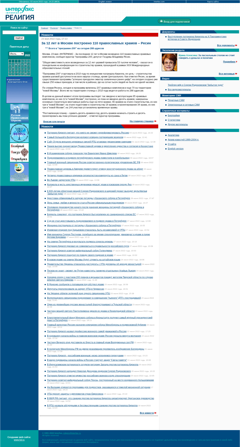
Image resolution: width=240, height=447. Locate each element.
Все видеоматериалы (179, 89)
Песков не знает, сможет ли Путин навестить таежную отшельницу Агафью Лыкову (91, 270)
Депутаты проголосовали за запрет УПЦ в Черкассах (75, 289)
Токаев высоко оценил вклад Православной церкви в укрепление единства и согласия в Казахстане (100, 146)
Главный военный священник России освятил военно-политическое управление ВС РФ (93, 162)
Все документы (226, 45)
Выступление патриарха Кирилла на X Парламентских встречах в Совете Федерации (197, 38)
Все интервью (227, 73)
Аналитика (173, 135)
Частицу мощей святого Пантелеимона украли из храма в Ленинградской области (91, 311)
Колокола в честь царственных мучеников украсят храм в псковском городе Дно (89, 184)
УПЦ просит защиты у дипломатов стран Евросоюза (75, 394)
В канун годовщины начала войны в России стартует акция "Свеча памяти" (87, 360)
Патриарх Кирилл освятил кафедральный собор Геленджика (79, 250)
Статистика (174, 120)
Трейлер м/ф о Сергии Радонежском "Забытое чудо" (195, 85)
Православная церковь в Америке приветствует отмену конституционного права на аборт (95, 169)
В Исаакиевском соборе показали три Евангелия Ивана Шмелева (82, 153)
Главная (44, 28)
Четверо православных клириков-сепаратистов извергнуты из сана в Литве (87, 175)
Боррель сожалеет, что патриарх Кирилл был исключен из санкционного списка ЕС (91, 214)
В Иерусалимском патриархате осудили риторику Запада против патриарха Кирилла (92, 364)
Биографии (174, 115)
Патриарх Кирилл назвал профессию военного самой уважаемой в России (87, 331)
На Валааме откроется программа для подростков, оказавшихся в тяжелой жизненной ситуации (98, 387)
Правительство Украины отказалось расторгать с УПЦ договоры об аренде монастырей (94, 264)
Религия (54, 28)
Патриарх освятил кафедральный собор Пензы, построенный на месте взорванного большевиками (100, 380)
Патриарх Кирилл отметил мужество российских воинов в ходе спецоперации (88, 375)
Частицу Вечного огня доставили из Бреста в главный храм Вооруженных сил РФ (90, 342)
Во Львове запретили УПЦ (61, 180)
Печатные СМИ (176, 100)
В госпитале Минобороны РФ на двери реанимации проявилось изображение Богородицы (95, 349)
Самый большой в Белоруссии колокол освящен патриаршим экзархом (85, 137)
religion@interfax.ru (72, 433)
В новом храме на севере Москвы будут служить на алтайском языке (83, 259)
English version (105, 2)
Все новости (147, 413)
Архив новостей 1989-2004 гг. (183, 139)
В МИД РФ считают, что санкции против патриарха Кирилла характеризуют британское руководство (100, 398)
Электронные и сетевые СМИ (184, 104)
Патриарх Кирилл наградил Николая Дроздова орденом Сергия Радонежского (89, 371)
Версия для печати (54, 121)
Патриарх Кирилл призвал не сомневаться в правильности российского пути (88, 246)
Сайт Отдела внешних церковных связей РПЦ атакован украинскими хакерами (89, 141)
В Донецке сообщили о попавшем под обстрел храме (75, 284)
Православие (66, 28)
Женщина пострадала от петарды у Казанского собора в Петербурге (84, 225)
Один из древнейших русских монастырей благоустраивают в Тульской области (89, 304)
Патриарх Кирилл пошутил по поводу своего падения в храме (80, 255)
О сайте (172, 144)
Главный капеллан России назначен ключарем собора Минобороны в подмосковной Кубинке (96, 324)
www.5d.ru (19, 440)
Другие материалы (178, 124)
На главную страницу (142, 121)
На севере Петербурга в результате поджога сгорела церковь (80, 241)
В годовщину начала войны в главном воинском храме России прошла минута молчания (94, 336)
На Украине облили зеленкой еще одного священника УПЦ (78, 293)
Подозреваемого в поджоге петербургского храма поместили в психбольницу (88, 158)
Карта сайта (213, 2)
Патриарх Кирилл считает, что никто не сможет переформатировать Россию (88, 132)
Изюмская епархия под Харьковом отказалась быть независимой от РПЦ (86, 230)
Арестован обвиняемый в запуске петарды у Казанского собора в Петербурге (88, 198)
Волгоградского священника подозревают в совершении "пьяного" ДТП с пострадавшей (94, 298)
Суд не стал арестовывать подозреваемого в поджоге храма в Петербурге (87, 221)
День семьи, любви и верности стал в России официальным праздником (85, 202)
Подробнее (229, 61)
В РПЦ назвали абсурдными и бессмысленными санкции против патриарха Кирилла (92, 405)
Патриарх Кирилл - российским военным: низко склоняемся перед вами (85, 355)
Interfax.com (159, 2)
